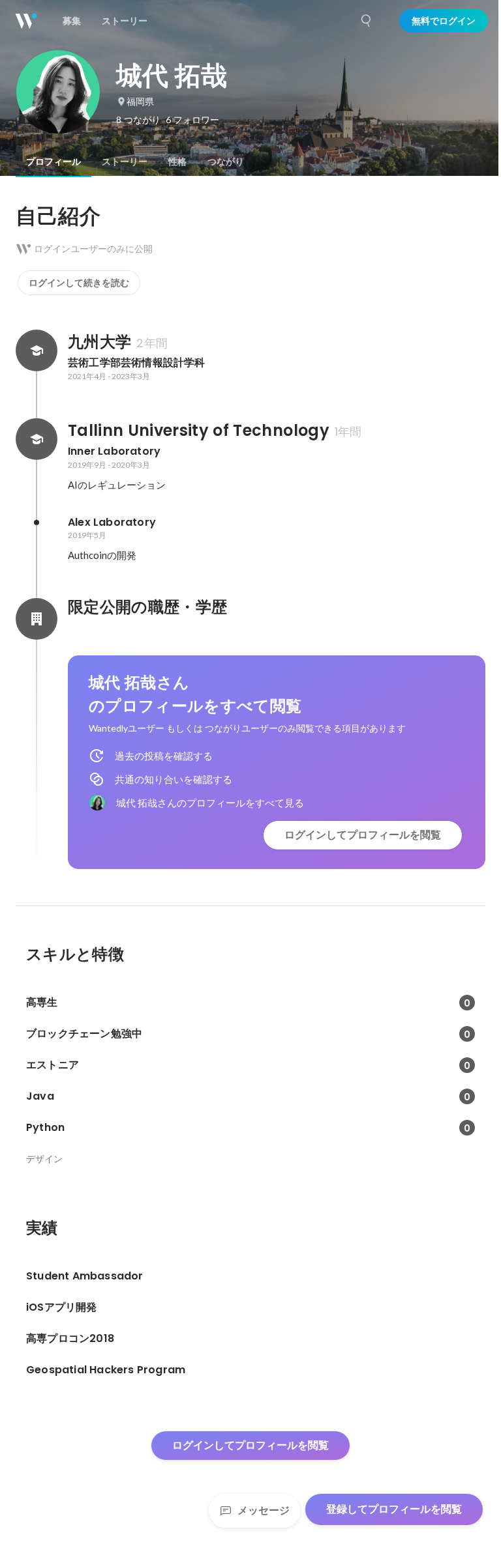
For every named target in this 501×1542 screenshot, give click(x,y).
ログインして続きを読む (79, 282)
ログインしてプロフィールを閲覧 (362, 834)
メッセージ (263, 1510)
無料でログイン (444, 20)
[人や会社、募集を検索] (367, 21)
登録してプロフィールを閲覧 (394, 1509)
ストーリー (124, 161)
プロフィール (53, 161)
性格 (177, 161)
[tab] (53, 161)
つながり (225, 161)
